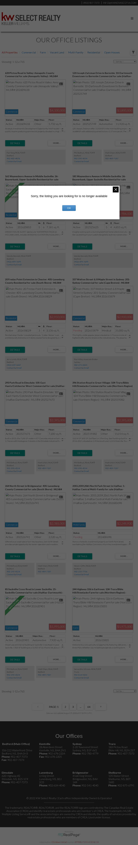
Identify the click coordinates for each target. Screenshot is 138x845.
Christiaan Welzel (59, 842)
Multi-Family (75, 52)
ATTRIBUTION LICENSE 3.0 (87, 842)
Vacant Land (57, 52)
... (80, 706)
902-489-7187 (111, 158)
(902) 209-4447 (14, 365)
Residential (93, 52)
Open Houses (112, 52)
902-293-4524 (80, 158)
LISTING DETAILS (15, 143)
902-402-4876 (13, 158)
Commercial (29, 52)
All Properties (10, 52)
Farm (43, 52)
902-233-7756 (80, 571)
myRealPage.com (69, 835)
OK (69, 208)
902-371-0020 (80, 365)
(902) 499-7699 (14, 261)
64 (88, 706)
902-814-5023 (80, 675)
